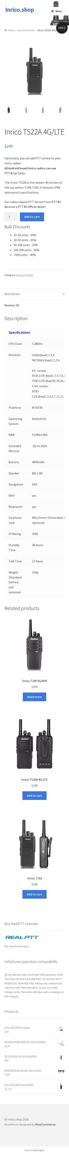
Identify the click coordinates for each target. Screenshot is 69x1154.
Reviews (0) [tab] (11, 305)
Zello (21, 173)
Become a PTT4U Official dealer (25, 207)
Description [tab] (12, 294)
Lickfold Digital (37, 1150)
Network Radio (26, 30)
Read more (34, 697)
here (26, 946)
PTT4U (9, 173)
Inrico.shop (19, 9)
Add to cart (32, 217)
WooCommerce (45, 1124)
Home (11, 30)
